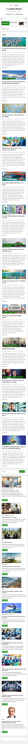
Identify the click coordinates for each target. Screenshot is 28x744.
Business (5, 78)
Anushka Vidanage (7, 52)
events (3, 564)
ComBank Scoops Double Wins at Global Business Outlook (12, 696)
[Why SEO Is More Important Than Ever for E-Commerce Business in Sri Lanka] (17, 24)
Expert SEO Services (7, 542)
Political (5, 246)
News (21, 244)
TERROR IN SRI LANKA (8, 349)
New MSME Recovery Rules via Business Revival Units (12, 643)
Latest (14, 244)
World (9, 246)
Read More (4, 67)
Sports (10, 614)
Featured (10, 78)
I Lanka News (14, 8)
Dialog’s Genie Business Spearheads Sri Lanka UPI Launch (14, 669)
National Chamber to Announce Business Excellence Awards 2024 (14, 1)
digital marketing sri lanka (8, 488)
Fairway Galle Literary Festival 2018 (11, 566)
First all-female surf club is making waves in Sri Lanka (13, 617)
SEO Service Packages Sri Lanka (10, 491)
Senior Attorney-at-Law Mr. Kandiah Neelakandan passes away (11, 722)
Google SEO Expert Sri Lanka (9, 517)
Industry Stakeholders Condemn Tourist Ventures (12, 592)
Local (4, 45)
